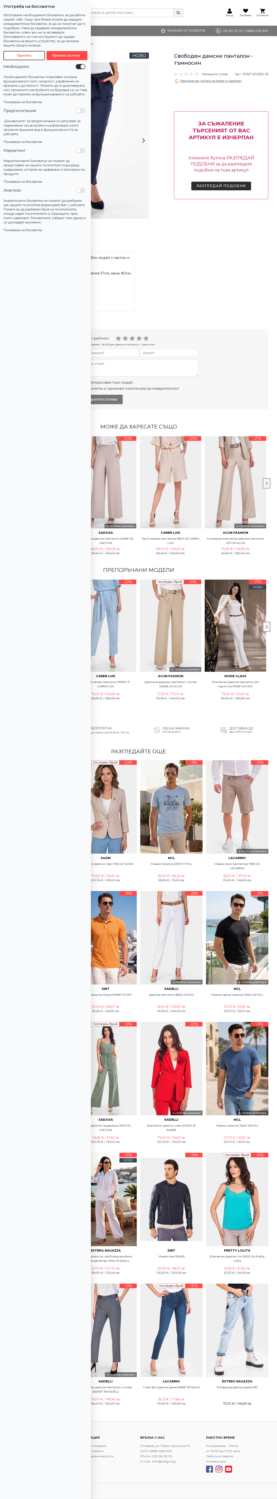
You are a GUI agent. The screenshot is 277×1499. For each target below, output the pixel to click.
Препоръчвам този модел (109, 382)
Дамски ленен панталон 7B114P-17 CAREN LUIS (105, 684)
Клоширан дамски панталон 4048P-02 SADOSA (105, 541)
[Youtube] (228, 1469)
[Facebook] (209, 1469)
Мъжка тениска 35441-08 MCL (237, 1125)
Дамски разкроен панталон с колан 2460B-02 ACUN (171, 684)
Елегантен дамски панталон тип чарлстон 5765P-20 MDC (235, 684)
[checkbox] (80, 66)
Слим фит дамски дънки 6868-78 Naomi (171, 1387)
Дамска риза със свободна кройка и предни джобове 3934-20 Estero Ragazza (105, 1259)
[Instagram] (219, 1469)
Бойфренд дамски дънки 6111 (237, 1387)
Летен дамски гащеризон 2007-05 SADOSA (105, 1128)
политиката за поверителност (152, 388)
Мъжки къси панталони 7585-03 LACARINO (237, 866)
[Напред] (143, 140)
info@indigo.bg (164, 1461)
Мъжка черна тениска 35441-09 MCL (237, 994)
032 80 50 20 (162, 1456)
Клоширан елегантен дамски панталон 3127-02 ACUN (235, 541)
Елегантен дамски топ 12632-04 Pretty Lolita (237, 1258)
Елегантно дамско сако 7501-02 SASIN (105, 864)
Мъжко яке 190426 (171, 1256)
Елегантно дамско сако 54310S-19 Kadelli (171, 1128)
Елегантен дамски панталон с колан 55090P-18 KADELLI (105, 1389)
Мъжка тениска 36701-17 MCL (171, 864)
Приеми (24, 55)
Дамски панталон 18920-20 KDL (171, 994)
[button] (201, 74)
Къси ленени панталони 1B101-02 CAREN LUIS (170, 541)
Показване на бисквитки (22, 102)
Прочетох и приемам (132, 388)
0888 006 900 (160, 1451)
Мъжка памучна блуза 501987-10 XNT (106, 994)
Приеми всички (66, 55)
